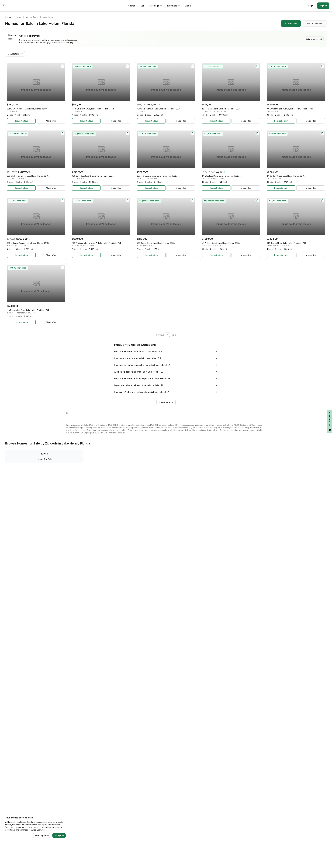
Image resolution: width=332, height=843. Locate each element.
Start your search (315, 23)
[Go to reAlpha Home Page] (10, 5)
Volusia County (32, 17)
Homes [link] (8, 17)
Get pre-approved (314, 39)
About (188, 5)
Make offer (51, 121)
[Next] (62, 82)
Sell (142, 5)
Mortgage (154, 5)
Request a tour (21, 121)
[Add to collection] (62, 66)
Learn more (42, 830)
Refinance (172, 5)
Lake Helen (48, 17)
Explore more (164, 402)
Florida (18, 17)
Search (131, 5)
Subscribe (292, 23)
